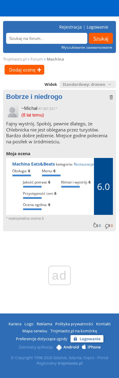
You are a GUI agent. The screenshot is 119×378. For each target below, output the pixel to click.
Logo (29, 324)
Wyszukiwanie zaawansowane (86, 47)
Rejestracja (70, 27)
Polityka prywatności (74, 324)
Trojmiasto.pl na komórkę (73, 331)
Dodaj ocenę (22, 70)
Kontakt (103, 324)
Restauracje (84, 164)
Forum (37, 59)
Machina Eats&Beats (33, 164)
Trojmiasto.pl (15, 59)
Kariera (15, 324)
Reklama (44, 324)
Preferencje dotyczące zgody (41, 338)
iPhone (94, 347)
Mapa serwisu (34, 331)
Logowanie (97, 27)
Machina (55, 59)
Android (71, 347)
